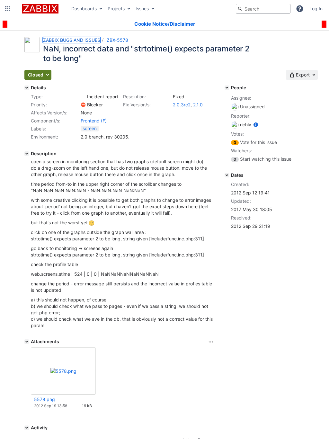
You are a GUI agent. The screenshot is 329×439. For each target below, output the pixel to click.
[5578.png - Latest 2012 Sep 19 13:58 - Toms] (63, 371)
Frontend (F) (94, 120)
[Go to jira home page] (40, 8)
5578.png (44, 399)
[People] (227, 87)
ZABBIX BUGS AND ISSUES (71, 40)
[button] (7, 8)
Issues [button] (142, 8)
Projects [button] (116, 8)
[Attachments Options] (211, 342)
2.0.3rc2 (182, 104)
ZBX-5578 (117, 40)
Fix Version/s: (137, 104)
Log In (316, 8)
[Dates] (227, 175)
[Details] (26, 87)
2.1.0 (198, 104)
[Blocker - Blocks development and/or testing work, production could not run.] (83, 104)
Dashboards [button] (84, 8)
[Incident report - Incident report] (83, 96)
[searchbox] (263, 8)
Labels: (38, 128)
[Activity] (26, 428)
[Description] (26, 153)
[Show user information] (255, 124)
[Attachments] (26, 341)
